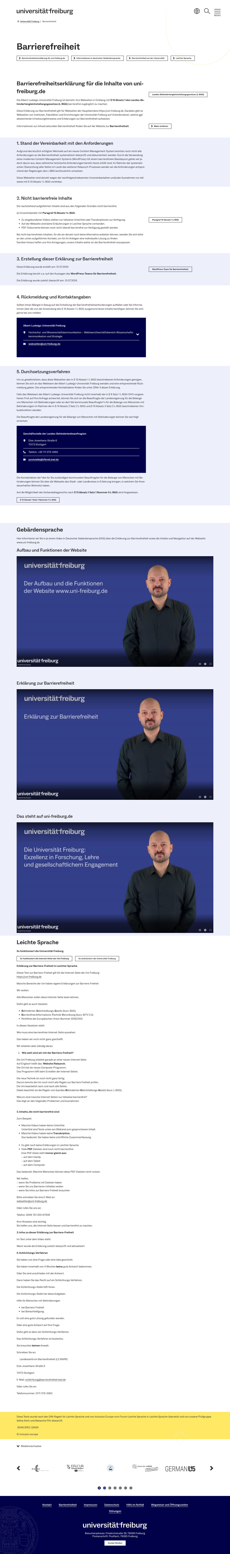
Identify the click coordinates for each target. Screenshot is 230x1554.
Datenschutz (111, 1504)
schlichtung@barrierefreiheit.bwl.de (45, 1379)
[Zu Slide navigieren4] (120, 1488)
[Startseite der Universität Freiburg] (45, 11)
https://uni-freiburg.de (29, 976)
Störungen (115, 1511)
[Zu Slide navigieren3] (115, 1488)
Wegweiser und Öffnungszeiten (169, 1504)
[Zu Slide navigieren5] (125, 1488)
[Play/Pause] (99, 1488)
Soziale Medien (115, 1543)
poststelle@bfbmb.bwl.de (44, 459)
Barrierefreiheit (68, 1504)
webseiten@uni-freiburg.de (44, 344)
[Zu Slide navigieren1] (104, 1488)
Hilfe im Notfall (135, 1504)
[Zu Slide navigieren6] (130, 1488)
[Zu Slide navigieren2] (109, 1488)
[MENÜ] (217, 11)
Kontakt (47, 1504)
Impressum (90, 1504)
